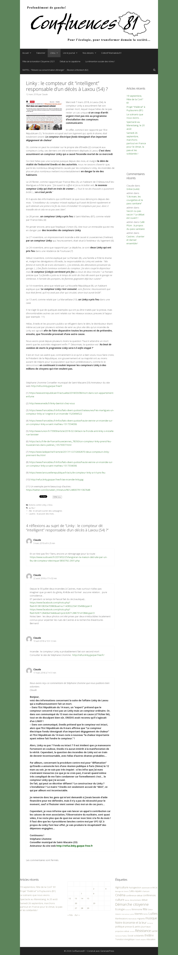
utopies (143, 939)
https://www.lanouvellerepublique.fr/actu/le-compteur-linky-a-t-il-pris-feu (67, 472)
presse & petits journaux (138, 926)
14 (82, 898)
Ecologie (120, 909)
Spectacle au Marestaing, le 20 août (136, 125)
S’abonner (40, 52)
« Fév (70, 915)
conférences (149, 895)
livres (145, 914)
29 (88, 908)
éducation (151, 939)
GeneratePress (107, 951)
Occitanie (150, 923)
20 (76, 903)
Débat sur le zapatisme (70, 61)
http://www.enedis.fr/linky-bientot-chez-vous (52, 403)
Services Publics (121, 936)
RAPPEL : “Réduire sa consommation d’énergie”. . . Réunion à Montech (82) (55, 70)
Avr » (77, 915)
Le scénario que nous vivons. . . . (36, 895)
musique (151, 918)
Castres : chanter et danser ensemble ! (135, 240)
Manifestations (121, 918)
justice (132, 914)
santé (154, 931)
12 (70, 898)
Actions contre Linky (37, 505)
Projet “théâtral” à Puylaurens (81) (38, 891)
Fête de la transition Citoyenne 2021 (38, 61)
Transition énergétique (125, 939)
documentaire (135, 900)
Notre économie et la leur (131, 923)
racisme (132, 931)
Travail (137, 939)
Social (130, 935)
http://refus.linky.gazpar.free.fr (46, 386)
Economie (128, 910)
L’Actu (52, 52)
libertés (139, 913)
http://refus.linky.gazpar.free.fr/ (88, 655)
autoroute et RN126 (149, 887)
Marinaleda (132, 919)
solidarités (139, 935)
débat (145, 899)
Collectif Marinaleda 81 (111, 52)
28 (82, 908)
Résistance (143, 930)
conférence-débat (134, 895)
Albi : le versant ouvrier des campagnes (45, 511)
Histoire (118, 914)
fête (145, 909)
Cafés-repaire (135, 891)
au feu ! (32, 508)
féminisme (137, 909)
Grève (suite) (133, 189)
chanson (145, 891)
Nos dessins (88, 52)
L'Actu (49, 505)
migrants (141, 918)
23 (94, 903)
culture (119, 900)
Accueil (25, 52)
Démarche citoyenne (132, 904)
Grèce (150, 909)
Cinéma (120, 895)
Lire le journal (69, 52)
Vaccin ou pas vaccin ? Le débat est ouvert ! (135, 214)
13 (76, 898)
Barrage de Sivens (121, 891)
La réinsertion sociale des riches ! (100, 61)
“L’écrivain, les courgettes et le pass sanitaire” (135, 200)
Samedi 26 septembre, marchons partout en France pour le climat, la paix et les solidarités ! (136, 143)
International (125, 914)
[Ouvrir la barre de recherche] (154, 70)
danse (127, 900)
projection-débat (122, 931)
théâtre (149, 935)
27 (76, 908)
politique (119, 926)
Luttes (152, 913)
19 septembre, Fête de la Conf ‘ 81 (135, 99)
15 (88, 898)
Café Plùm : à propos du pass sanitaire (136, 225)
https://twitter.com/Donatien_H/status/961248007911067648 (58, 489)
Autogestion (135, 887)
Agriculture (121, 887)
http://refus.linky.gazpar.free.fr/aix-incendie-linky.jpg (57, 479)
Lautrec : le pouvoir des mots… (42, 513)
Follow (59, 497)
